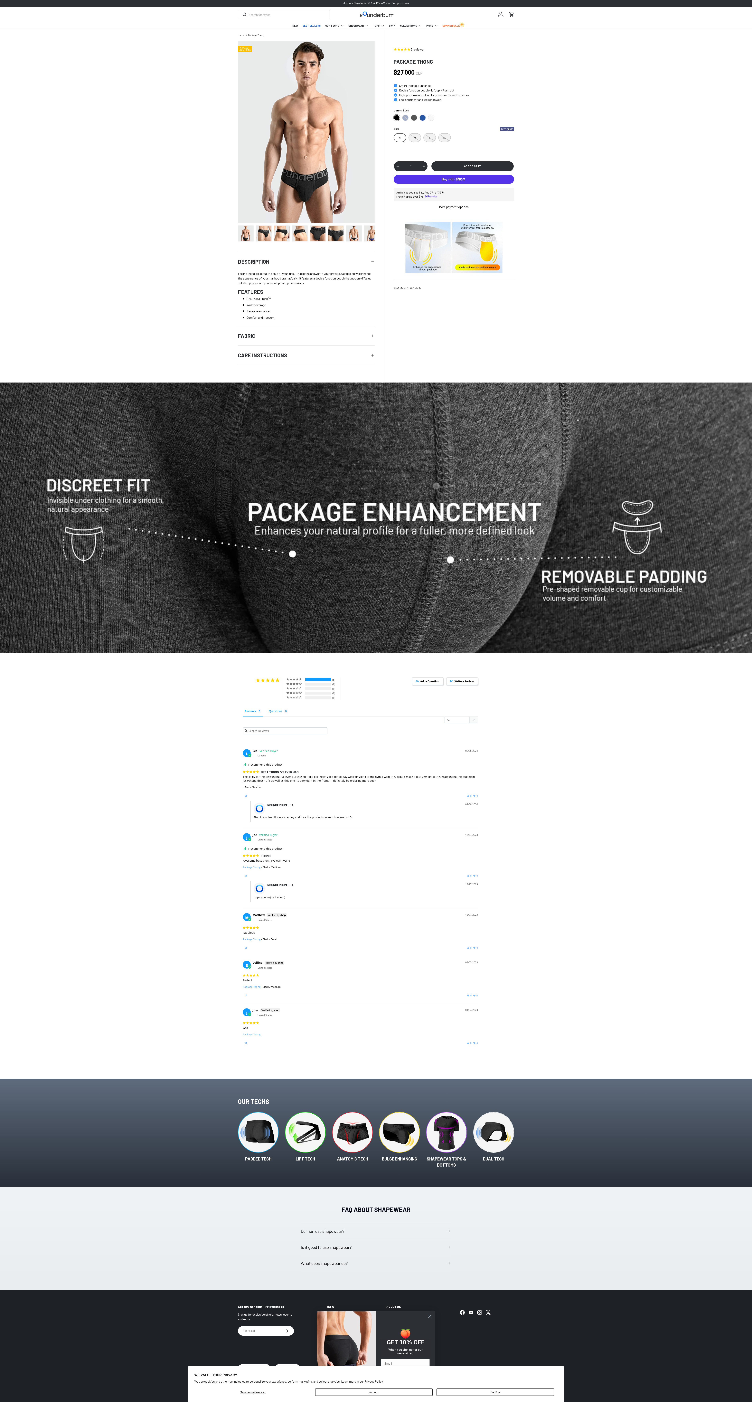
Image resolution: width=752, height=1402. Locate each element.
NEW (295, 25)
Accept (374, 1392)
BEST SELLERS (312, 25)
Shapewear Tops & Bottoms (446, 1161)
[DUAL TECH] (494, 1132)
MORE (429, 25)
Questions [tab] (275, 711)
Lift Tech (305, 1158)
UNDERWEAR (356, 25)
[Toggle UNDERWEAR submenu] (366, 25)
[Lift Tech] (305, 1132)
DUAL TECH (493, 1158)
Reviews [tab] (250, 711)
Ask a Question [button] (429, 681)
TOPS (376, 25)
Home (241, 35)
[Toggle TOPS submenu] (382, 25)
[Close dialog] (429, 1316)
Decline (495, 1392)
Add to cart (472, 166)
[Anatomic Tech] (352, 1132)
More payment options (454, 207)
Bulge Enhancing (399, 1158)
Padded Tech (258, 1158)
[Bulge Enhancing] (399, 1132)
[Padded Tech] (258, 1132)
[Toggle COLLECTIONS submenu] (420, 25)
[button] (511, 14)
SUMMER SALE (451, 25)
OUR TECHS (332, 25)
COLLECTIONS (408, 25)
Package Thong (256, 35)
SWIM (392, 25)
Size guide (507, 129)
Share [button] (251, 796)
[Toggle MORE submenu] (436, 25)
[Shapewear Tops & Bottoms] (446, 1132)
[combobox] (284, 14)
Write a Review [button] (464, 681)
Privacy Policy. (373, 1381)
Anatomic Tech (352, 1158)
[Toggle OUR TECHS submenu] (342, 25)
